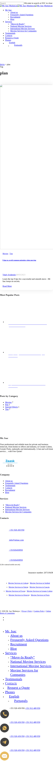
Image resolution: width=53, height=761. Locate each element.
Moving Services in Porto (40, 595)
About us (9, 481)
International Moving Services (17, 509)
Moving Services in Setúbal (40, 583)
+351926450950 (16, 550)
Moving (5, 254)
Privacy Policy (27, 611)
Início (2, 64)
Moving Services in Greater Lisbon (39, 591)
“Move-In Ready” (12, 505)
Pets (6, 405)
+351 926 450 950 (16, 530)
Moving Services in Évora (15, 591)
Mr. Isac (10, 631)
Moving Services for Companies (18, 512)
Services (11, 653)
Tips (11, 254)
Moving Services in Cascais (40, 587)
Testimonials (10, 485)
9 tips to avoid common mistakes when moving (19, 260)
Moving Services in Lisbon (18, 583)
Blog (7, 492)
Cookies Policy (39, 611)
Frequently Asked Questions (16, 483)
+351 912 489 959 (32, 708)
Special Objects (11, 407)
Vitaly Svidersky (9, 275)
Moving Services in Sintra (18, 587)
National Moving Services (15, 507)
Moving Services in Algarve (19, 595)
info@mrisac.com (16, 540)
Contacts (8, 488)
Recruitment (10, 490)
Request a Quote (18, 688)
